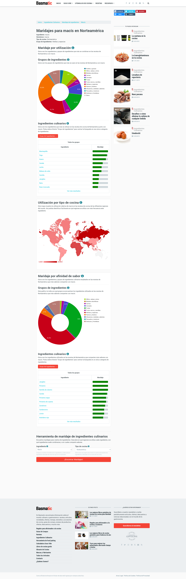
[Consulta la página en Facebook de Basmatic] (126, 3)
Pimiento (42, 386)
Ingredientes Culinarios (52, 22)
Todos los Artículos (43, 555)
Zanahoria (42, 406)
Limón (41, 414)
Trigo (41, 155)
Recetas (99, 3)
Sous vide (67, 3)
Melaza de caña (44, 171)
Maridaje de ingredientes (70, 22)
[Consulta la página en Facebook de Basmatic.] (121, 545)
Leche (41, 167)
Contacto (39, 558)
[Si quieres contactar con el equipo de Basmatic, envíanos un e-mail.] (140, 3)
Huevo (41, 159)
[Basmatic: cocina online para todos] (44, 3)
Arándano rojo (44, 417)
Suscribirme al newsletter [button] (132, 526)
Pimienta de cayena (46, 402)
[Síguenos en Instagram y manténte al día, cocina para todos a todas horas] (133, 3)
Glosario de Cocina (42, 549)
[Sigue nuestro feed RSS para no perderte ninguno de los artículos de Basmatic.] (143, 3)
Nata (41, 183)
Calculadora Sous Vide (44, 543)
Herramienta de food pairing (46, 540)
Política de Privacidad (143, 576)
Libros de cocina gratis (44, 546)
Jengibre (42, 179)
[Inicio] (44, 508)
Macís (83, 22)
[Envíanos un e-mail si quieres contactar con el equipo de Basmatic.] (138, 545)
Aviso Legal (119, 576)
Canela (41, 163)
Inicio (58, 3)
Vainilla (41, 175)
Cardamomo (43, 410)
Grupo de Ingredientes (47, 136)
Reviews (39, 534)
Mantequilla (43, 151)
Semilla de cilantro (45, 390)
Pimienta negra (44, 398)
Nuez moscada (44, 187)
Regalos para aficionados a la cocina (48, 528)
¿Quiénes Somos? (42, 561)
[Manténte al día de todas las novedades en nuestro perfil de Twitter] (129, 3)
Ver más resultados (73, 191)
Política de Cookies (130, 576)
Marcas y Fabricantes (43, 552)
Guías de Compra (42, 531)
